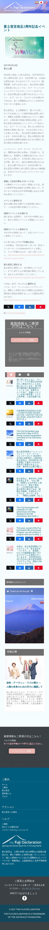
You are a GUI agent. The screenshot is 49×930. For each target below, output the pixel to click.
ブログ (5, 796)
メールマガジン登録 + (24, 340)
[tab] (11, 374)
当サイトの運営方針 (10, 827)
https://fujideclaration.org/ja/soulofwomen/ (22, 300)
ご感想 (5, 824)
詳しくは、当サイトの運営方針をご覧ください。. (25, 359)
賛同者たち (6, 793)
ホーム (5, 784)
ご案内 (5, 787)
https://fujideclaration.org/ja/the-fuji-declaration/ (24, 277)
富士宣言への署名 (9, 812)
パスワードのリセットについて (15, 830)
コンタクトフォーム (31, 888)
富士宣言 (5, 790)
